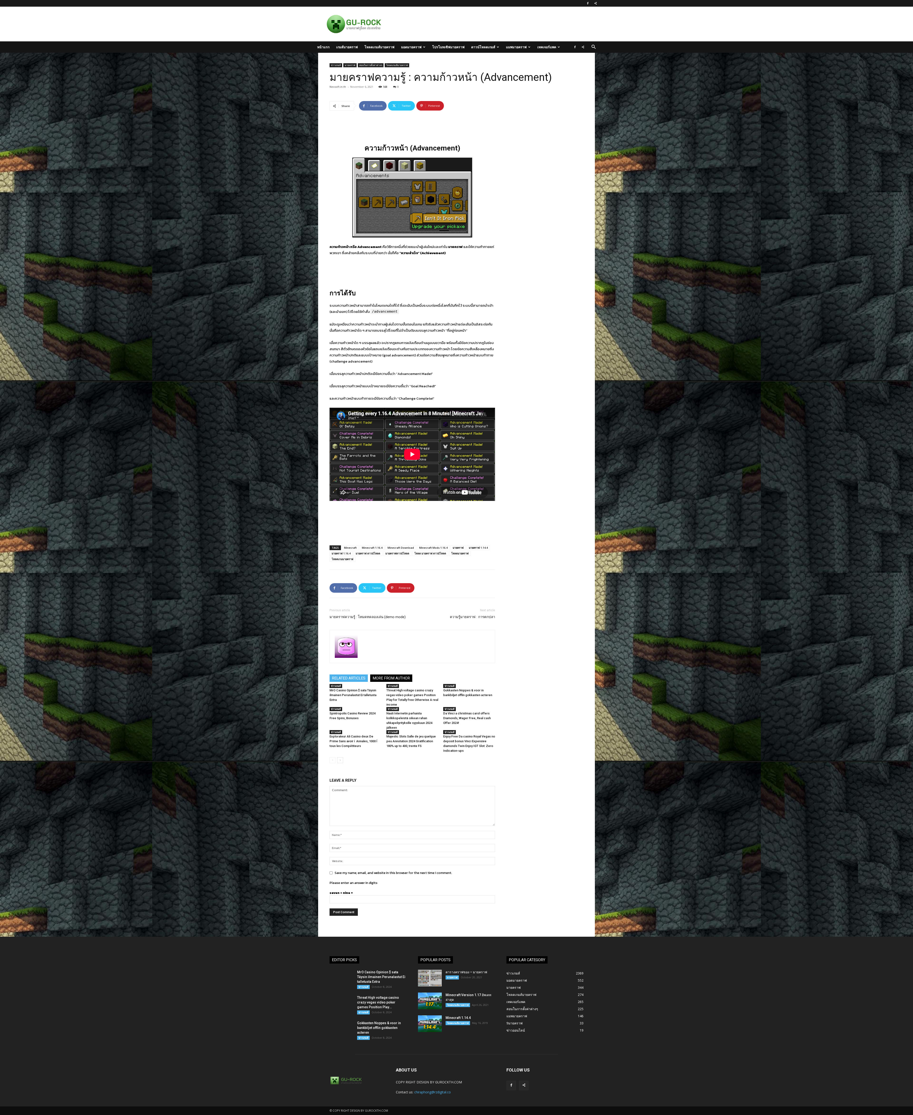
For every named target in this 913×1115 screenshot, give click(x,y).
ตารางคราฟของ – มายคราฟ (466, 972)
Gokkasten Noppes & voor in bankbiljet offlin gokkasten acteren (379, 1027)
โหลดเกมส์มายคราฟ (379, 47)
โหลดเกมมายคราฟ (342, 559)
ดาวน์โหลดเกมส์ (483, 47)
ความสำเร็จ (409, 253)
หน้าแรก (323, 47)
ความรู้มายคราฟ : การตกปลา (472, 617)
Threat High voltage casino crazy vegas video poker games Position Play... (378, 1002)
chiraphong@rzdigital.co (432, 1092)
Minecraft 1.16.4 (372, 547)
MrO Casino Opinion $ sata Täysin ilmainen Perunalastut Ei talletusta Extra (353, 695)
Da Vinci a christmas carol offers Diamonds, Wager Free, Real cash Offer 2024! (467, 718)
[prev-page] (332, 760)
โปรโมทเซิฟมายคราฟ (448, 47)
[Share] (595, 3)
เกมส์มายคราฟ (347, 47)
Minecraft (350, 547)
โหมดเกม (383, 305)
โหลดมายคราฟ (460, 553)
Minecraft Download (401, 547)
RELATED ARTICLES (348, 678)
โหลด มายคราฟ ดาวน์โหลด (430, 553)
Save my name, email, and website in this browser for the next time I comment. (393, 872)
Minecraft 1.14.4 (458, 1018)
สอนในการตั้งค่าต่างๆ (370, 65)
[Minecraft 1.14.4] (430, 1023)
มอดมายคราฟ (411, 47)
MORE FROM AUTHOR (391, 678)
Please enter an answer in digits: (354, 882)
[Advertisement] (481, 24)
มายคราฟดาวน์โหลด (397, 553)
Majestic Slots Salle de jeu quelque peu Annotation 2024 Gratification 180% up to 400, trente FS (411, 741)
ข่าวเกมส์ (336, 65)
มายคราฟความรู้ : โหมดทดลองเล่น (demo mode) (368, 617)
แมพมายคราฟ (516, 47)
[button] (593, 47)
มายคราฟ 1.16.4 (341, 553)
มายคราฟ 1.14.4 (478, 547)
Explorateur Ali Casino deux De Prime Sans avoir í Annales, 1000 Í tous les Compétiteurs (354, 741)
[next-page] (340, 760)
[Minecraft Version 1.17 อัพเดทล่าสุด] (430, 1001)
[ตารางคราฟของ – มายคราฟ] (430, 978)
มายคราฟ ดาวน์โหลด (368, 553)
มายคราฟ (350, 65)
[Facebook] (587, 3)
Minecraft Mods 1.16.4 (433, 547)
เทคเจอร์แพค (546, 47)
